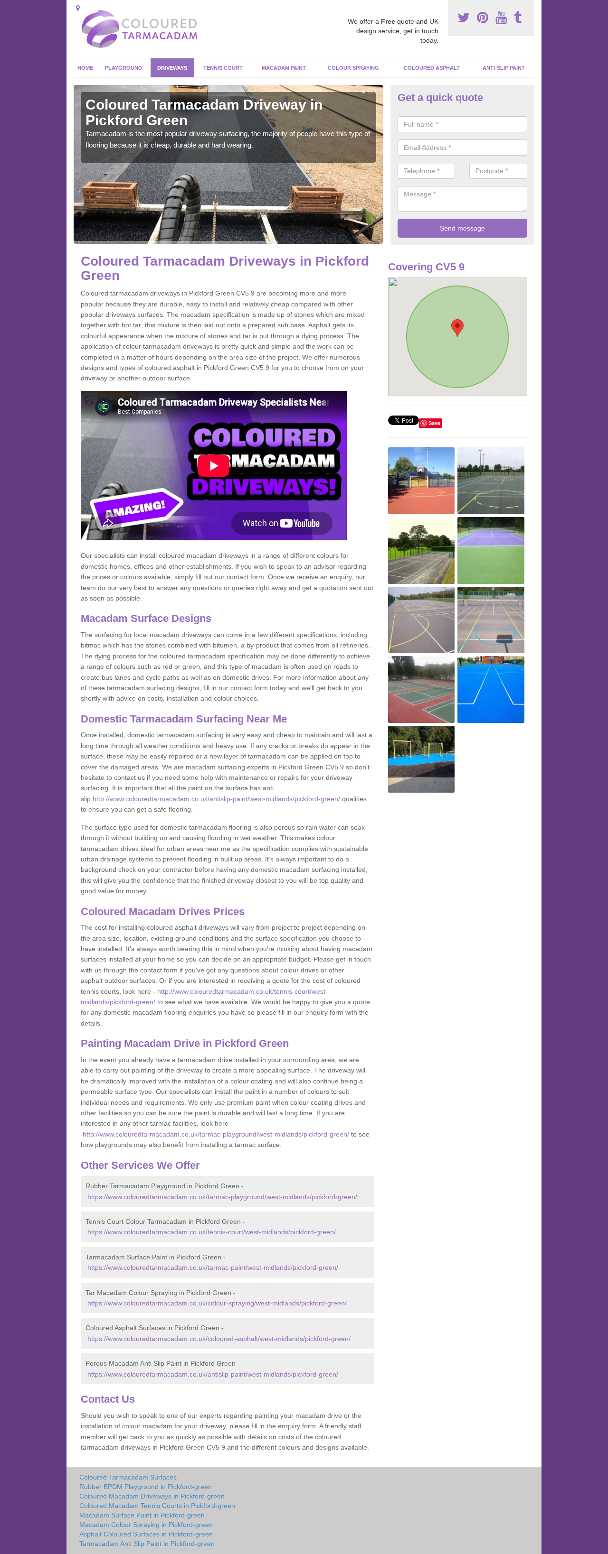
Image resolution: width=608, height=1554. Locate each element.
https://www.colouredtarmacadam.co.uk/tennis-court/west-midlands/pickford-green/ (211, 1232)
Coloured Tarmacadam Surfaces (128, 1477)
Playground (123, 68)
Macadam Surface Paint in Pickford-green (142, 1515)
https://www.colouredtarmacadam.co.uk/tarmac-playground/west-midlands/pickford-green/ (222, 1197)
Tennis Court (223, 68)
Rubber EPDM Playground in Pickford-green (145, 1486)
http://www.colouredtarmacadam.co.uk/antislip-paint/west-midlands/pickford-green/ (216, 799)
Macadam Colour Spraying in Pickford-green (146, 1524)
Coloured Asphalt (432, 68)
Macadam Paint (284, 68)
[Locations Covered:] (78, 8)
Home (85, 68)
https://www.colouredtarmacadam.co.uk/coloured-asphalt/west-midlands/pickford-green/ (219, 1338)
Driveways (172, 68)
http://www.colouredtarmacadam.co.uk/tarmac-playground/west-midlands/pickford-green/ (216, 1134)
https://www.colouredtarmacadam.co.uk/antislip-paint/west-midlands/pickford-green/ (212, 1374)
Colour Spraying (353, 68)
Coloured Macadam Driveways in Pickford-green (152, 1496)
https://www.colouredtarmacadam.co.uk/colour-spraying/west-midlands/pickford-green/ (217, 1303)
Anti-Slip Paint (504, 68)
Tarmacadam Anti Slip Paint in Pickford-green (147, 1543)
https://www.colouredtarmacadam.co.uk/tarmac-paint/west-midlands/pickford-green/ (212, 1267)
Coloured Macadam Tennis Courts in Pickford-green (157, 1505)
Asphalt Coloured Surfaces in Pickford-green (146, 1534)
